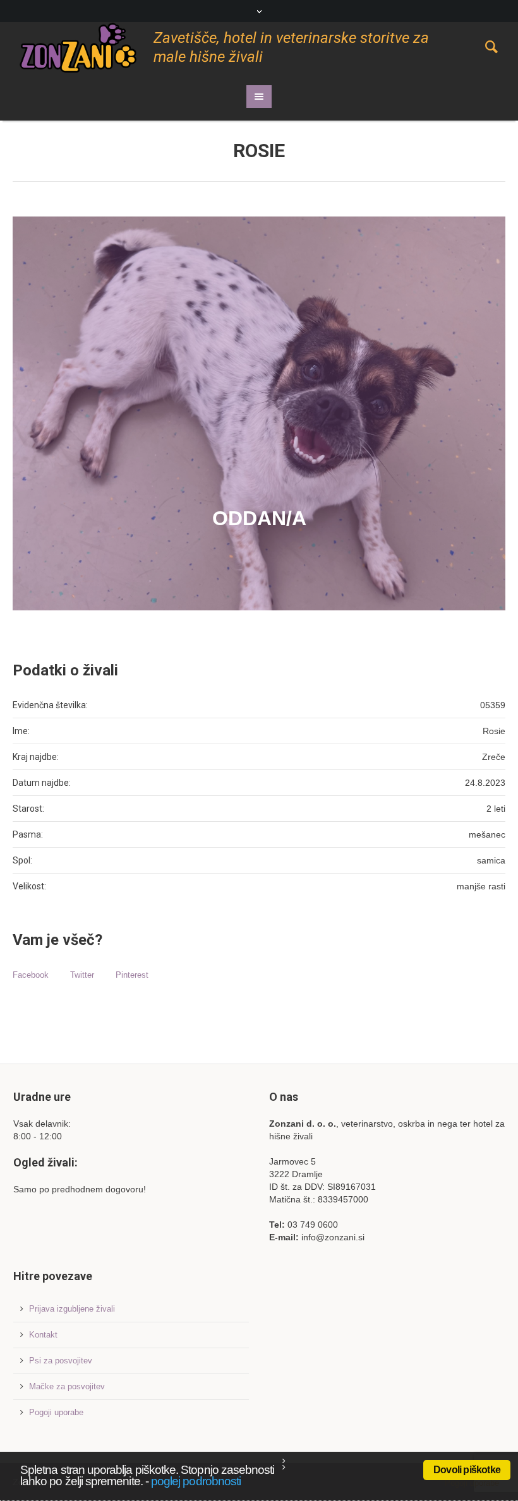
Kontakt (43, 1334)
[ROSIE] (259, 413)
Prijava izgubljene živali (72, 1309)
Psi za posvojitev (60, 1360)
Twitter (82, 975)
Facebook (31, 975)
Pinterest (132, 975)
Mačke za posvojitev (67, 1386)
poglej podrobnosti (196, 1481)
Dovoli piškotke (466, 1469)
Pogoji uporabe (56, 1412)
